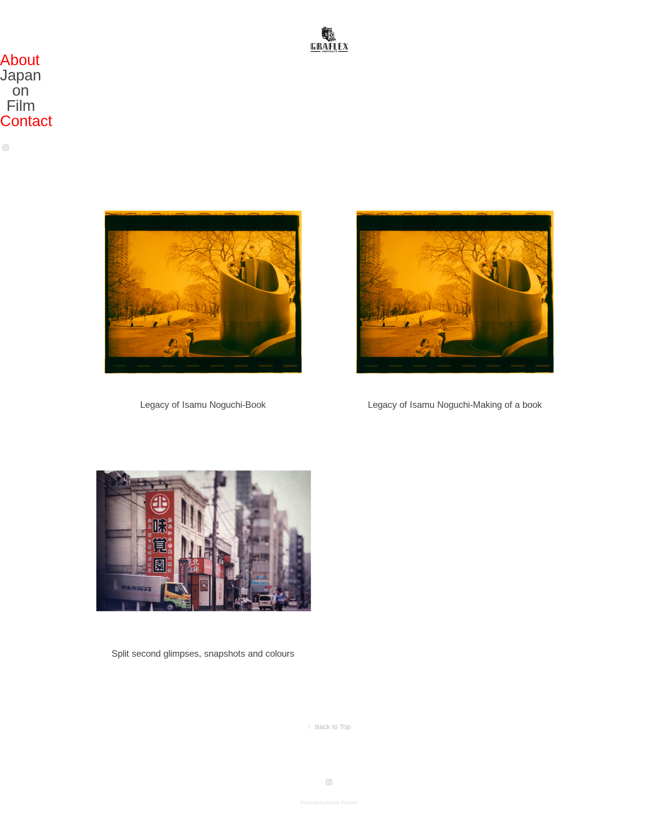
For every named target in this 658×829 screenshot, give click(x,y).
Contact (26, 120)
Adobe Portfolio (342, 802)
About (20, 59)
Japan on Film (20, 90)
